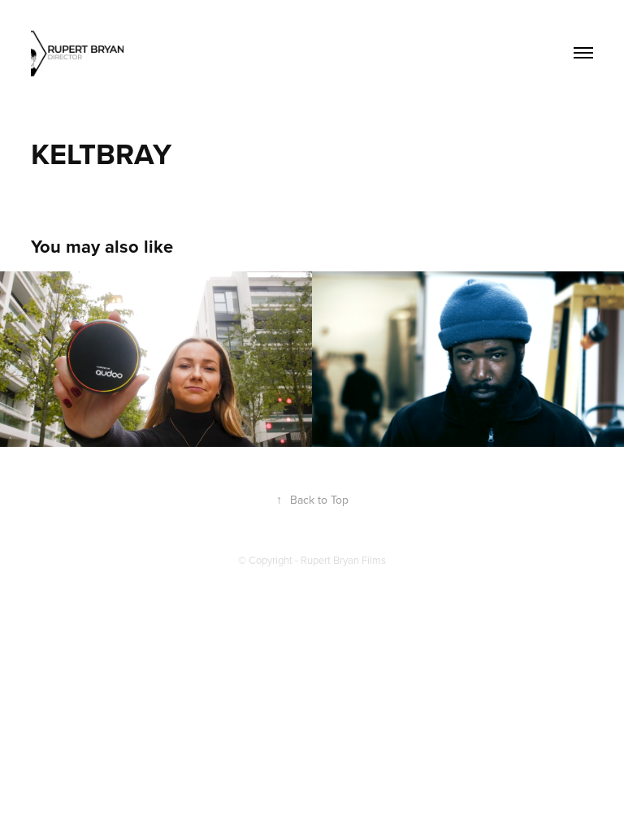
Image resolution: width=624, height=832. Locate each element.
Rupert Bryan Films (343, 559)
